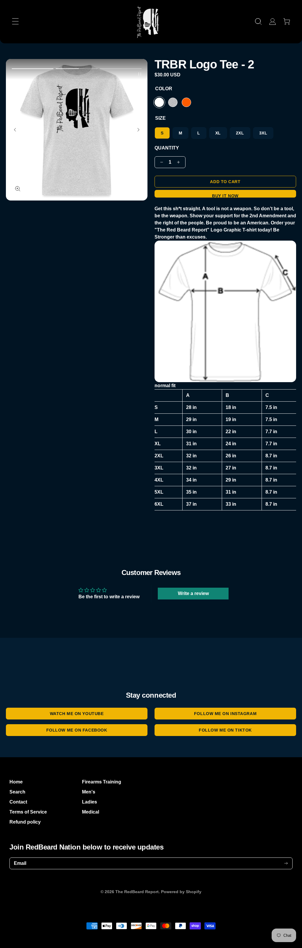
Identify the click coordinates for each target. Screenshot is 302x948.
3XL (263, 133)
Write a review (193, 593)
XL (218, 133)
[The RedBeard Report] (151, 22)
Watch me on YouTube (77, 713)
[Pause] (139, 74)
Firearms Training (101, 781)
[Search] (258, 21)
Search (17, 791)
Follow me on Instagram (225, 713)
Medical (90, 811)
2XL (240, 133)
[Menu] (15, 21)
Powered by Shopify (181, 891)
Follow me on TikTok (225, 730)
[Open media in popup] (18, 189)
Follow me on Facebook (76, 730)
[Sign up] (286, 863)
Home (16, 781)
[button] (32, 68)
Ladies (89, 801)
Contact (18, 801)
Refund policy (25, 821)
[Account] (272, 21)
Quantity (167, 148)
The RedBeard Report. (137, 891)
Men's (88, 791)
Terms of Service (28, 811)
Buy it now (225, 195)
